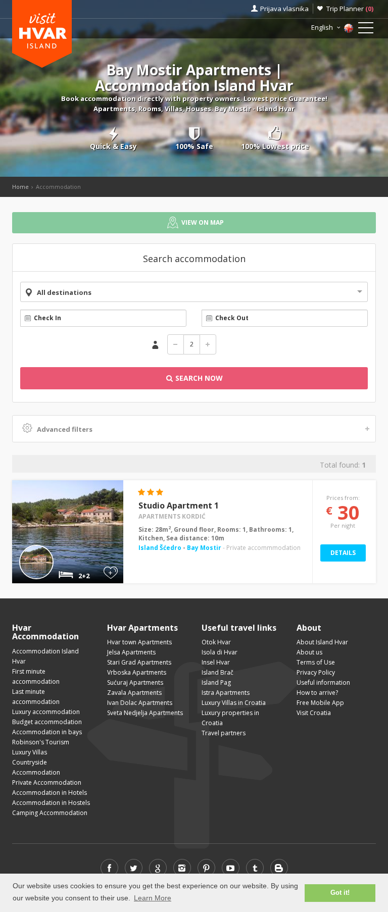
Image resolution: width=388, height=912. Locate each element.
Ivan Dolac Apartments (139, 702)
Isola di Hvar (219, 652)
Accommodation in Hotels (49, 792)
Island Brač (217, 672)
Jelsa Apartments (131, 652)
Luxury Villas (29, 752)
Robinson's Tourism (40, 742)
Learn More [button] (152, 898)
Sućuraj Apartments (135, 682)
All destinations (64, 292)
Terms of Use (316, 662)
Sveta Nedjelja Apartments (145, 712)
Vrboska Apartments (136, 672)
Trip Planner (349, 8)
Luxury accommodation (46, 711)
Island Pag (216, 682)
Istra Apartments (226, 692)
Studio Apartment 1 (178, 505)
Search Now (198, 378)
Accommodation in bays (47, 732)
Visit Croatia (314, 712)
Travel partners (224, 733)
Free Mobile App (320, 702)
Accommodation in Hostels (51, 802)
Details (343, 552)
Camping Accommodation (49, 812)
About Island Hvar (322, 642)
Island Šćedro (160, 547)
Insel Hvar (216, 662)
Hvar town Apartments (139, 642)
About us (309, 652)
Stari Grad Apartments (139, 662)
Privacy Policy (316, 672)
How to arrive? (317, 692)
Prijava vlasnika (284, 8)
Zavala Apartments (134, 692)
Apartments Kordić (172, 516)
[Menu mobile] (365, 29)
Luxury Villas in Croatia (234, 702)
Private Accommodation (46, 782)
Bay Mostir (204, 547)
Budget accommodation (47, 722)
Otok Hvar (216, 642)
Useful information (323, 682)
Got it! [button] (340, 892)
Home (20, 186)
